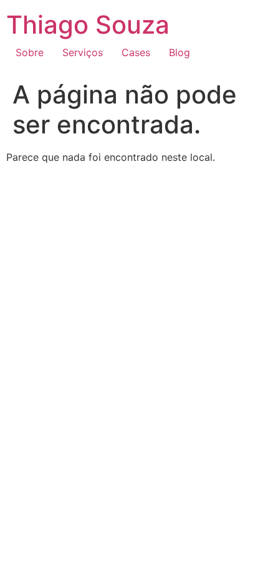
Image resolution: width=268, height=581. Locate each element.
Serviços (82, 52)
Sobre (30, 52)
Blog (179, 52)
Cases (136, 52)
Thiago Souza (88, 24)
